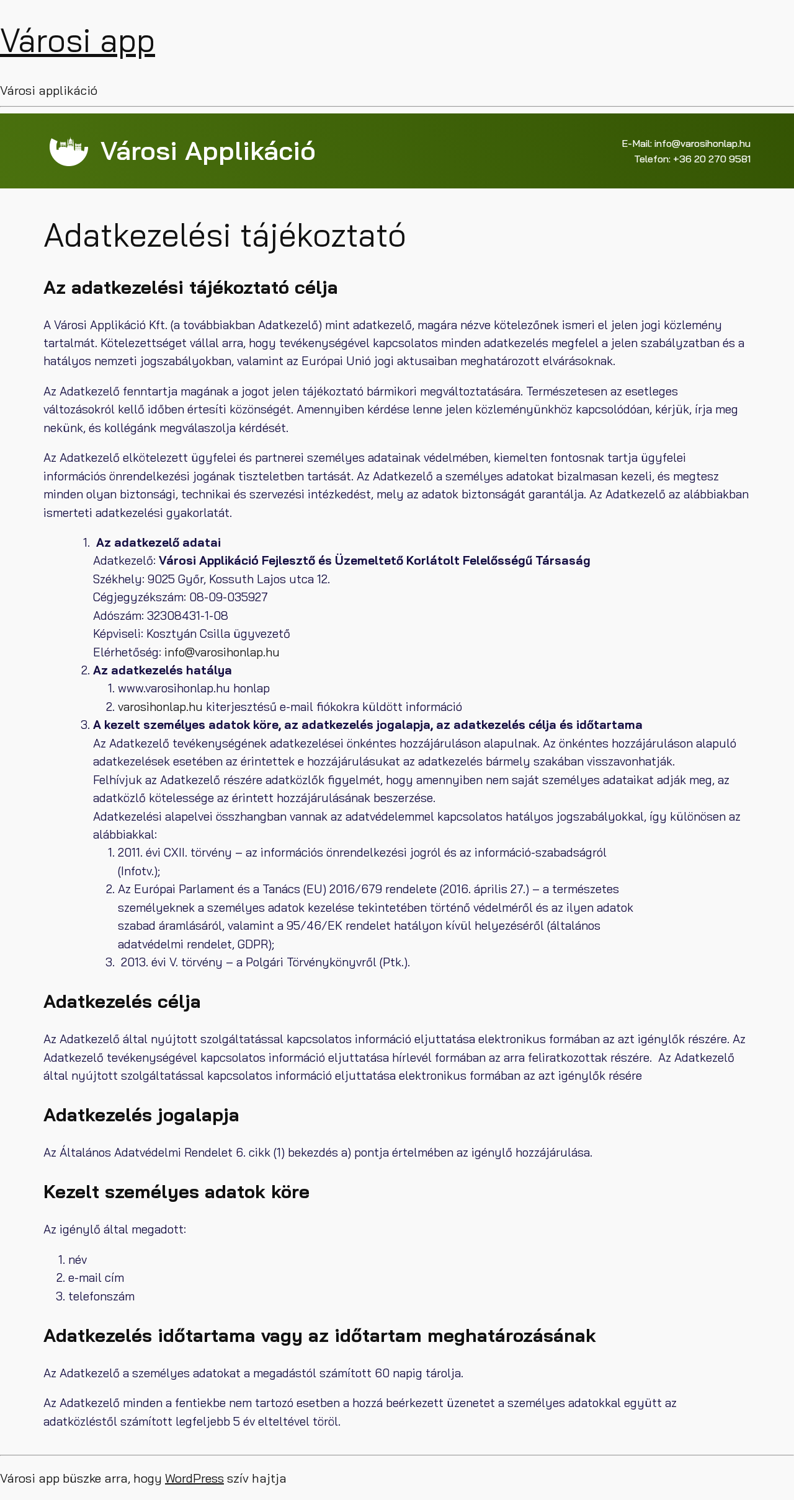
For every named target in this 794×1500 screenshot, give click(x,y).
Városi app (77, 40)
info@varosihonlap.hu (702, 143)
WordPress (194, 1478)
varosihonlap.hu (160, 706)
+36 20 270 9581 (712, 158)
